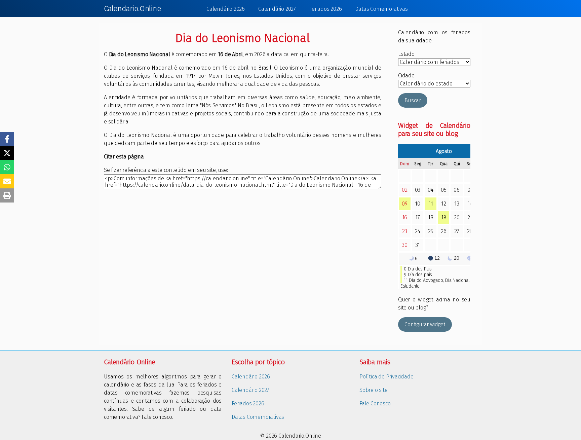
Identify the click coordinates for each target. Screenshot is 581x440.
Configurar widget (425, 324)
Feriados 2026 (325, 9)
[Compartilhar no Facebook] (7, 139)
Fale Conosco (375, 403)
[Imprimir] (7, 195)
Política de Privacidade (386, 376)
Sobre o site (373, 390)
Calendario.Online (132, 8)
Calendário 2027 (277, 9)
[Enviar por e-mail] (7, 181)
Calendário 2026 (225, 9)
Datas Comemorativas (381, 9)
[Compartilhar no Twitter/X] (7, 153)
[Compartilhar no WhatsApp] (7, 167)
